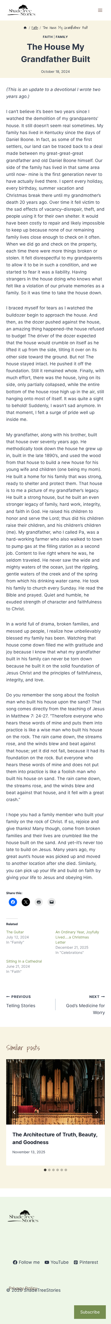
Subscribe (90, 1312)
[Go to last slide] (14, 1112)
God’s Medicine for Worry (85, 1005)
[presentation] (55, 1092)
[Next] (96, 1112)
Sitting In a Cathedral (24, 961)
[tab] (45, 1170)
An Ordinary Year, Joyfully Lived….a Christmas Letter (77, 937)
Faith (48, 37)
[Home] (25, 28)
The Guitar (15, 932)
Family (62, 37)
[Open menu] (100, 10)
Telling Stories (20, 1001)
